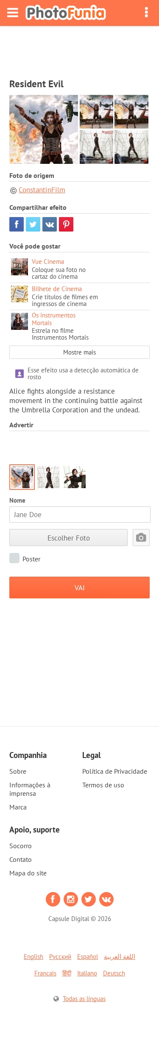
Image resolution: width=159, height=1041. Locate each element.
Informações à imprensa (29, 789)
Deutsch (114, 973)
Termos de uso (103, 785)
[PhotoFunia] (65, 13)
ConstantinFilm (42, 189)
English (33, 956)
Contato (20, 859)
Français (45, 973)
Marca (18, 807)
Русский (60, 956)
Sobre (17, 771)
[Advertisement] (80, 49)
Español (87, 956)
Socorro (20, 845)
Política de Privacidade (114, 771)
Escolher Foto (68, 538)
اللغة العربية (119, 956)
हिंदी (66, 973)
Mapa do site (28, 873)
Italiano (87, 973)
